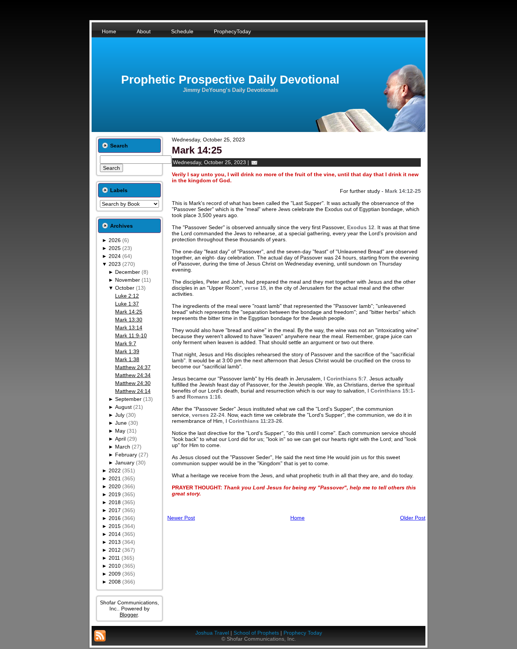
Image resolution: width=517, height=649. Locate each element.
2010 (115, 566)
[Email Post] (254, 162)
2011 (114, 558)
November (127, 280)
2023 (115, 264)
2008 (115, 582)
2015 (115, 526)
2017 (115, 510)
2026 (115, 240)
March (122, 447)
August (123, 407)
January (124, 463)
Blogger (129, 615)
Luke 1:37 (127, 304)
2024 (115, 256)
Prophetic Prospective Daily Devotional (230, 79)
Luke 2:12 (127, 296)
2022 (115, 470)
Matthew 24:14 (133, 391)
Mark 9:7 (125, 343)
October (124, 288)
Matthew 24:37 (133, 367)
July (120, 415)
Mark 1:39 (127, 351)
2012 (115, 550)
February (126, 455)
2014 (115, 534)
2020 (115, 486)
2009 (115, 574)
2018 (115, 502)
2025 (115, 248)
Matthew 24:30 (133, 383)
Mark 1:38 (127, 359)
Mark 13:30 (128, 320)
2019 (115, 494)
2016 (115, 518)
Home (297, 518)
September (128, 399)
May (120, 431)
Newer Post (181, 518)
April (120, 439)
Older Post (412, 518)
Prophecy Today (302, 633)
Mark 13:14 (128, 327)
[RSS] (100, 636)
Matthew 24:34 (133, 375)
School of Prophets (256, 633)
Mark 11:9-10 (131, 335)
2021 (115, 478)
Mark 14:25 (128, 312)
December (127, 272)
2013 (115, 542)
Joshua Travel (212, 633)
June (121, 423)
